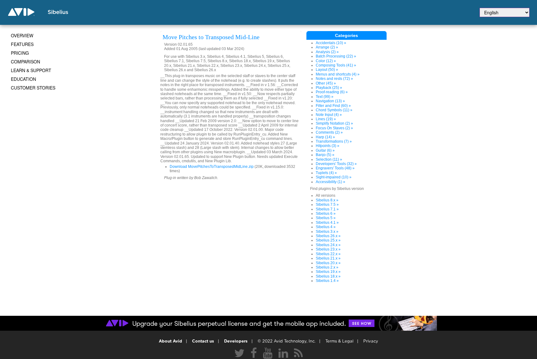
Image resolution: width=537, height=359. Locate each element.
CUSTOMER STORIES (33, 88)
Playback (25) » (329, 87)
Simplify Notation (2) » (334, 123)
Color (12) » (326, 61)
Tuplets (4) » (326, 173)
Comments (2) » (329, 132)
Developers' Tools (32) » (336, 164)
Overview (22, 35)
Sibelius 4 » (326, 227)
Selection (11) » (329, 159)
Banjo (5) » (325, 155)
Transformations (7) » (334, 141)
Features (22, 44)
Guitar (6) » (325, 150)
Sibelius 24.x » (328, 245)
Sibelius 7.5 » (327, 204)
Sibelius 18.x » (328, 276)
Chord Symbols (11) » (334, 110)
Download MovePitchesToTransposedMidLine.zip (212, 166)
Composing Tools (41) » (336, 65)
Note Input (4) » (329, 115)
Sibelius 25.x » (328, 240)
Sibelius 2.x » (327, 267)
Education (23, 79)
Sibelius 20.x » (328, 263)
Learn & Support (31, 70)
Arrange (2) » (327, 47)
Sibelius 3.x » (327, 231)
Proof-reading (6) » (332, 92)
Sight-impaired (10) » (333, 177)
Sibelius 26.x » (328, 236)
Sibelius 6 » (326, 213)
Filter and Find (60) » (333, 106)
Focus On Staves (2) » (334, 128)
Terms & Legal (339, 341)
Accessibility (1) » (330, 182)
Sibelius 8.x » (327, 200)
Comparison (25, 61)
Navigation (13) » (330, 101)
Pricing (20, 53)
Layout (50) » (327, 69)
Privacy (370, 341)
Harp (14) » (325, 137)
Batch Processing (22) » (336, 56)
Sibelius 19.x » (328, 271)
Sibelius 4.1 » (327, 222)
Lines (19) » (326, 119)
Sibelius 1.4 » (327, 280)
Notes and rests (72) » (334, 78)
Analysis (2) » (327, 52)
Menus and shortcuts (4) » (338, 74)
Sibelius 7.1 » (327, 209)
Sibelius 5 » (326, 218)
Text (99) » (324, 96)
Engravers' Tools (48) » (335, 168)
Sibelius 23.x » (328, 249)
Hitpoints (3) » (327, 146)
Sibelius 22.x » (328, 254)
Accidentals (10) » (331, 43)
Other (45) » (326, 83)
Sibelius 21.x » (328, 258)
